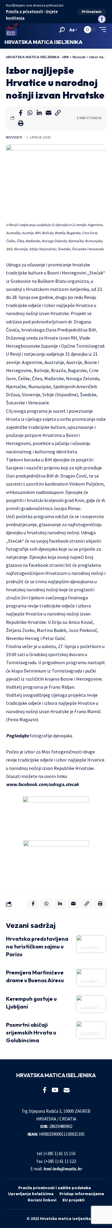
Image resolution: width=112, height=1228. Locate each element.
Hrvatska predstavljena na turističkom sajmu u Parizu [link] (37, 946)
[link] (102, 19)
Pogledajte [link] (17, 736)
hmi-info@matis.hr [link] (62, 1169)
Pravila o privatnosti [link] (24, 11)
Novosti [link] (14, 137)
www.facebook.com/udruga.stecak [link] (42, 784)
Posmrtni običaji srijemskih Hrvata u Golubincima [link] (31, 1032)
